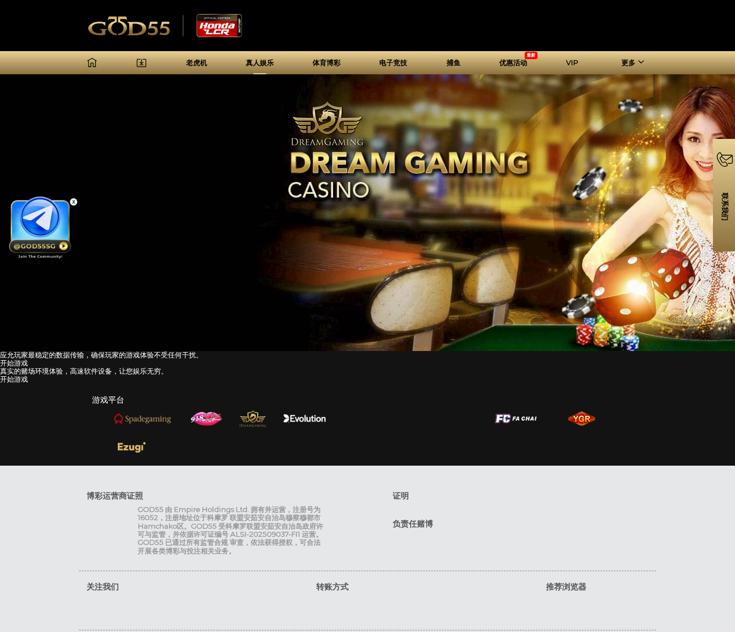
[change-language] (641, 32)
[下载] (141, 62)
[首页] (92, 62)
